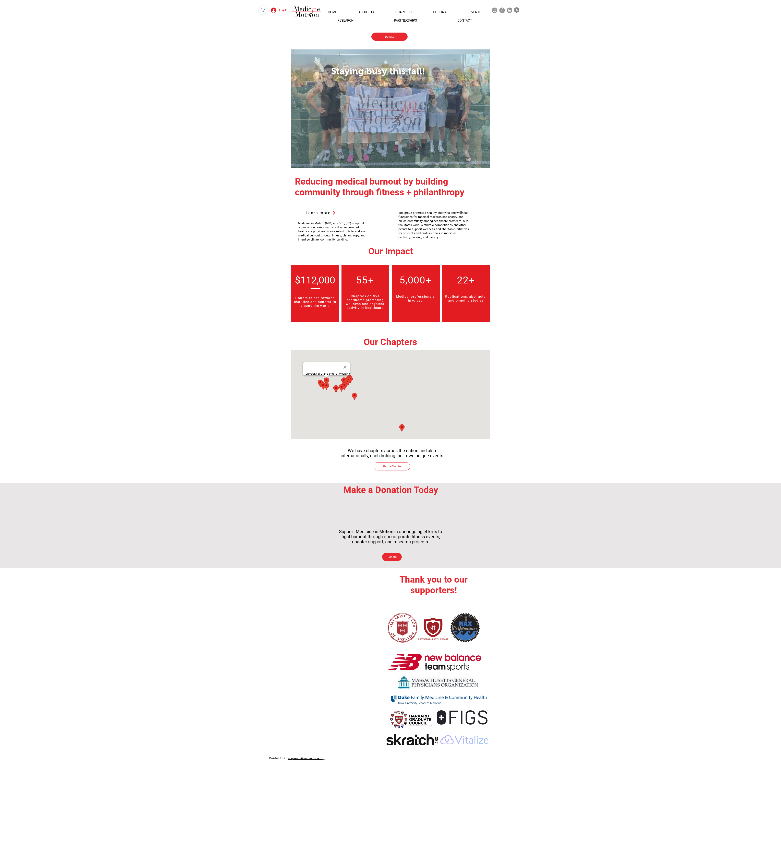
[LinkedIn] (509, 10)
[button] (332, 12)
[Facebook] (502, 10)
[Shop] (263, 10)
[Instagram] (494, 10)
